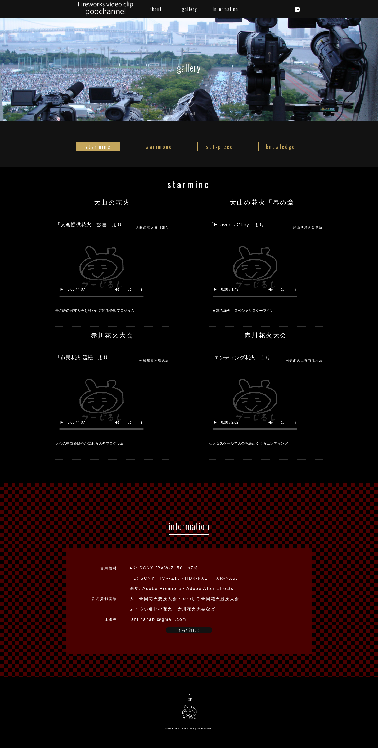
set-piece (219, 146)
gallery (189, 9)
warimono (159, 146)
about (156, 9)
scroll (189, 113)
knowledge (280, 146)
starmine (98, 146)
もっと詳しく (189, 630)
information (223, 9)
